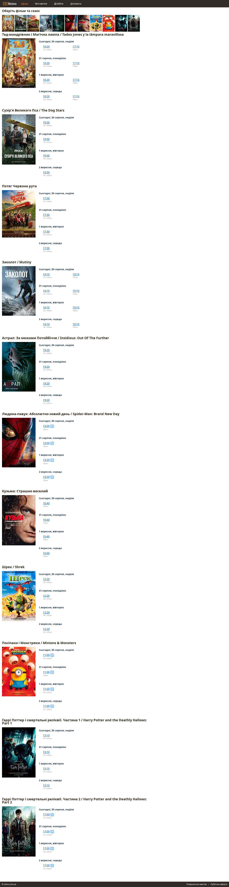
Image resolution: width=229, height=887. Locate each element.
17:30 (46, 198)
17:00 (46, 814)
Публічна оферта (219, 884)
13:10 (46, 735)
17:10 (76, 46)
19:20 (46, 350)
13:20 (46, 426)
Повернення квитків (196, 884)
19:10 (76, 274)
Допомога (75, 3)
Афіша (24, 3)
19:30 (46, 122)
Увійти (59, 3)
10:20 (46, 46)
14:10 (46, 274)
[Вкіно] (9, 4)
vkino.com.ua (10, 884)
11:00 (46, 655)
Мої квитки (41, 3)
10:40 (46, 503)
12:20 (46, 579)
